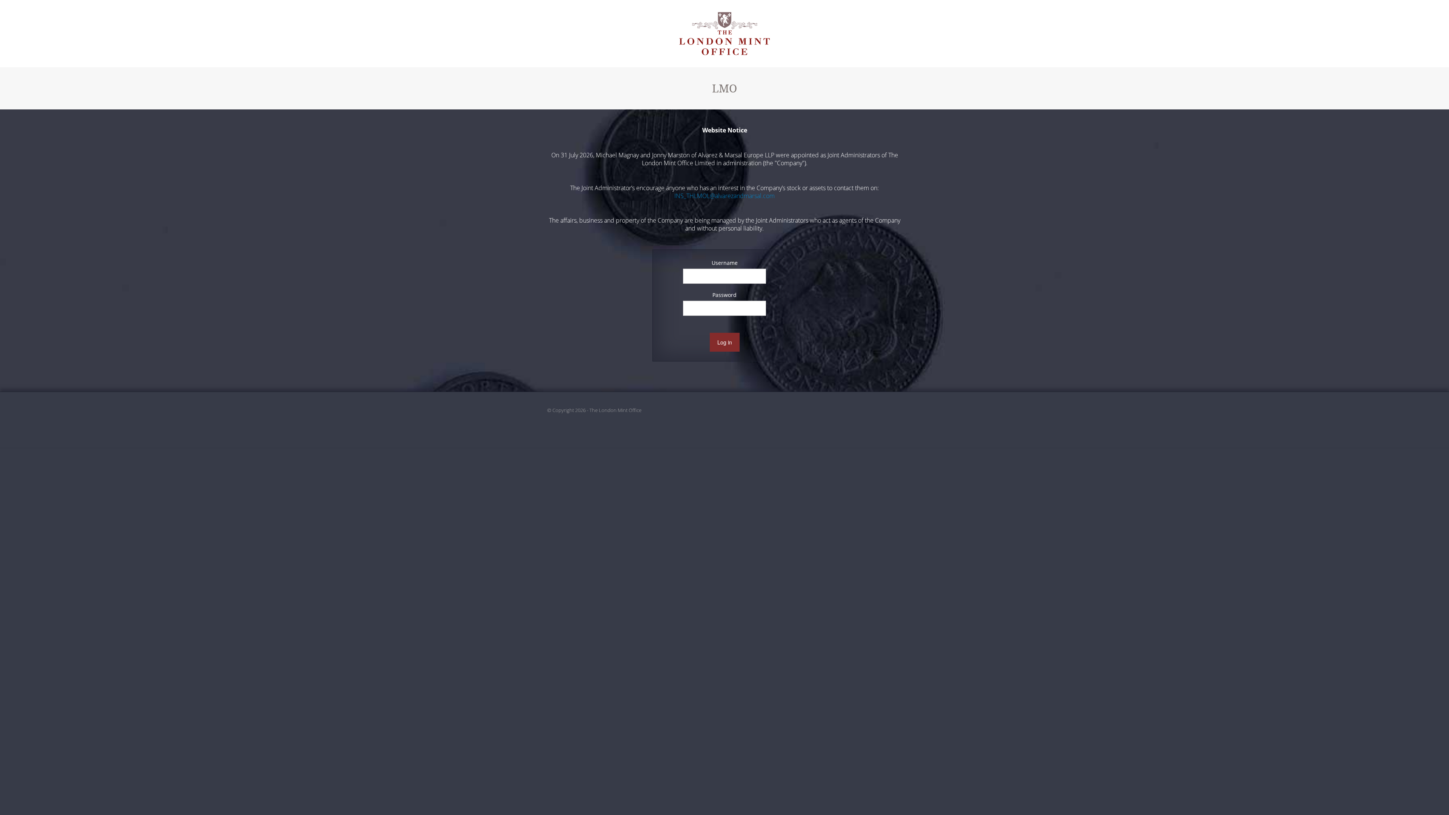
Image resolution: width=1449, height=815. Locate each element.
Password (724, 294)
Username (725, 262)
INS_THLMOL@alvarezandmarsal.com (724, 196)
